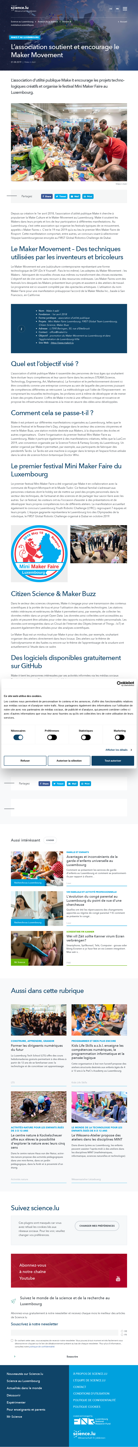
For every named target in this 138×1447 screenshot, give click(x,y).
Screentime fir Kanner (80, 931)
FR (117, 8)
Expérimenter (16, 1402)
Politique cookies (86, 1407)
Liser (68, 883)
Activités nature (19, 1179)
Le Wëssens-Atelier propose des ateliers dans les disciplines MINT (97, 1137)
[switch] (52, 737)
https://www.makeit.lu (62, 342)
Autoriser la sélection (69, 760)
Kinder (50, 840)
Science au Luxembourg (22, 21)
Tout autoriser (113, 760)
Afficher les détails (117, 749)
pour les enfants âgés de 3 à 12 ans (37, 1129)
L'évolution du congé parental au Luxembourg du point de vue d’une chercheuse (94, 901)
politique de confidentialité (42, 1346)
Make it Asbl (30, 62)
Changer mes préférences (97, 1225)
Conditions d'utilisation (91, 1394)
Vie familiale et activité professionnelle (91, 892)
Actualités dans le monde (24, 1388)
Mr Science (14, 1417)
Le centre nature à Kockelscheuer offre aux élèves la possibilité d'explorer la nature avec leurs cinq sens (38, 1141)
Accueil (123, 21)
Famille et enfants (77, 852)
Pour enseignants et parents (26, 1410)
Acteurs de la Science (47, 21)
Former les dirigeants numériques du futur (37, 1048)
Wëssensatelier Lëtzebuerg (86, 1179)
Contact (79, 1387)
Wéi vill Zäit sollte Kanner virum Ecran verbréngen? (95, 938)
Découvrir (14, 1395)
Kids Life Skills (79, 1082)
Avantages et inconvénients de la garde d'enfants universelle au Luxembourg (92, 861)
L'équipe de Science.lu (89, 1380)
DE (110, 8)
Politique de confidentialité (94, 1400)
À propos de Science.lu (90, 1374)
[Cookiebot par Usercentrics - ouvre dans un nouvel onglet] (119, 683)
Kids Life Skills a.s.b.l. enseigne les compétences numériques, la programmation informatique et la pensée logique (98, 1052)
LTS (13, 1082)
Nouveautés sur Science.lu (25, 1374)
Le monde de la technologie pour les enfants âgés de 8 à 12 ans (97, 1129)
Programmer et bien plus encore (94, 1041)
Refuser (25, 760)
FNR (68, 962)
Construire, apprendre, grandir (32, 1041)
